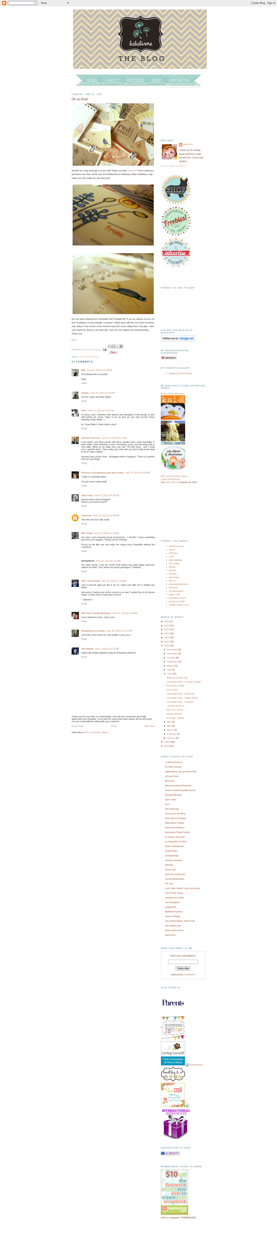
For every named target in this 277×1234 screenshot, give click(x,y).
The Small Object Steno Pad (180, 921)
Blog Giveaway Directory (178, 785)
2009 (167, 742)
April (169, 726)
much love (170, 869)
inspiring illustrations (179, 584)
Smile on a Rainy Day (177, 677)
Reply (84, 383)
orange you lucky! (174, 897)
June (170, 673)
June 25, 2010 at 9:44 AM (124, 613)
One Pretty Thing (174, 893)
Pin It (74, 340)
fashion (172, 570)
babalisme (87, 349)
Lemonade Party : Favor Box (180, 694)
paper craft (174, 594)
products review (177, 601)
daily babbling (86, 357)
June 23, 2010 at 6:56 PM (106, 495)
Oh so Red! (172, 689)
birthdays (173, 553)
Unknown (86, 515)
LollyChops (171, 851)
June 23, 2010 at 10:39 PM (106, 515)
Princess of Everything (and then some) (102, 472)
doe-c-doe (170, 799)
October (171, 657)
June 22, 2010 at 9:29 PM (102, 393)
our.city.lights (172, 902)
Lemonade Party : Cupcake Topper (183, 682)
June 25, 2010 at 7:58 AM (113, 581)
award (172, 549)
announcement (176, 546)
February (172, 734)
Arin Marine (87, 648)
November (172, 653)
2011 (167, 641)
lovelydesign (172, 855)
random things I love (179, 605)
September (172, 661)
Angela (85, 393)
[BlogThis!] (114, 346)
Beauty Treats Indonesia (172, 393)
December (172, 649)
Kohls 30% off (172, 482)
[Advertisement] (181, 111)
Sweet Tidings (172, 916)
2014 (167, 629)
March (170, 730)
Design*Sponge (173, 795)
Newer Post (77, 726)
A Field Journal (173, 767)
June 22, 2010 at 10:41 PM (101, 410)
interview (173, 587)
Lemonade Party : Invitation (179, 702)
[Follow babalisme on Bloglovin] (178, 340)
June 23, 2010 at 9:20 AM (137, 472)
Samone (132, 170)
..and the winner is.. (176, 706)
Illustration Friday (174, 823)
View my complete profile (173, 166)
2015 (167, 625)
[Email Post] (104, 349)
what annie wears (174, 930)
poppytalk (170, 907)
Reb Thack (87, 533)
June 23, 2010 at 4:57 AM (114, 438)
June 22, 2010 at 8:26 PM (99, 370)
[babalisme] (170, 1154)
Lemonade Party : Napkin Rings (182, 698)
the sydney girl (173, 925)
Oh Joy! (169, 883)
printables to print (177, 598)
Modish (169, 865)
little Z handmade (174, 846)
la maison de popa (175, 837)
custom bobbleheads (170, 479)
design (172, 567)
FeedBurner (189, 974)
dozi (167, 804)
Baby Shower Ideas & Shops (174, 476)
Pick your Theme (174, 710)
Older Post (149, 726)
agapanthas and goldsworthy (180, 771)
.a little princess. (174, 762)
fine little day (172, 809)
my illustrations (176, 591)
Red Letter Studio (90, 581)
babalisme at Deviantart (180, 373)
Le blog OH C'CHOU (176, 841)
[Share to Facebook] (121, 346)
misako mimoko (173, 860)
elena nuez (87, 495)
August (171, 666)
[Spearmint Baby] (187, 1106)
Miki (83, 370)
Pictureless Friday (175, 685)
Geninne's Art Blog (175, 813)
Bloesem (169, 781)
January (171, 738)
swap (96, 357)
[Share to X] (117, 346)
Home (114, 726)
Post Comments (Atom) (96, 732)
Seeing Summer (174, 714)
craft (171, 556)
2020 (167, 621)
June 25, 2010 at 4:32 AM (108, 561)
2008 (167, 746)
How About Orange (175, 818)
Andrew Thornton (90, 438)
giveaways (174, 577)
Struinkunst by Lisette (93, 631)
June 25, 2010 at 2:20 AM (106, 533)
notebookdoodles (174, 879)
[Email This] (110, 346)
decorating (174, 563)
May (169, 722)
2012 (167, 637)
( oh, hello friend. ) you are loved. (182, 888)
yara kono (170, 935)
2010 (167, 645)
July (169, 669)
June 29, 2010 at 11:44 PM (119, 631)
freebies (173, 574)
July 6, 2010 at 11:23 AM (107, 648)
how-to (172, 580)
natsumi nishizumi (175, 874)
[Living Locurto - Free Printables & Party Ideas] (173, 1064)
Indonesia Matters (174, 827)
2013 (167, 633)
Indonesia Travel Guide (177, 832)
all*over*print (172, 776)
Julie (83, 410)
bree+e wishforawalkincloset (180, 790)
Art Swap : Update (175, 718)
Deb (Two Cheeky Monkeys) (96, 613)
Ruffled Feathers (174, 911)
